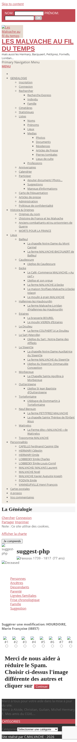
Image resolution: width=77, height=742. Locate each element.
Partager (8, 522)
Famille (15, 604)
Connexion (24, 518)
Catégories (9, 729)
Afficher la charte (14, 534)
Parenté (16, 591)
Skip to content (13, 4)
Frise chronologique (25, 600)
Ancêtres (16, 583)
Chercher (8, 518)
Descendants (19, 587)
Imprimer (22, 522)
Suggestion (18, 608)
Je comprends (12, 541)
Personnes (18, 578)
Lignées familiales (23, 595)
